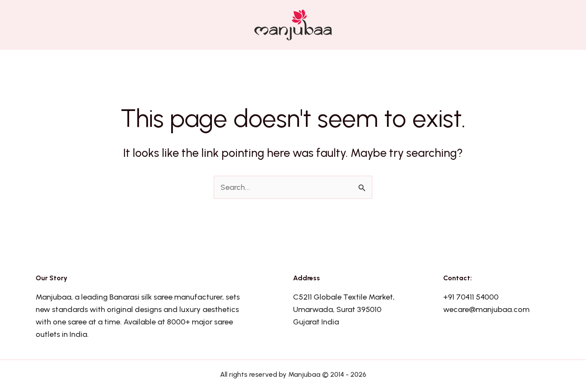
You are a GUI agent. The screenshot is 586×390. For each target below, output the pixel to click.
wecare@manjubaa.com (486, 309)
